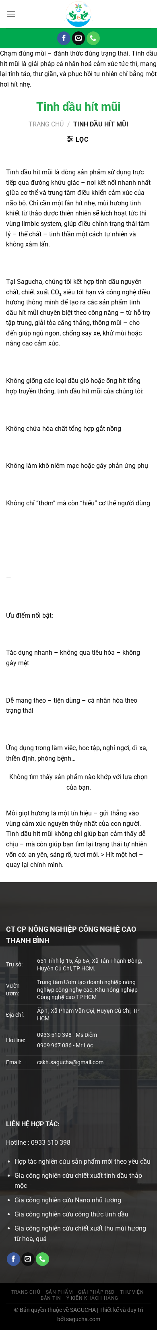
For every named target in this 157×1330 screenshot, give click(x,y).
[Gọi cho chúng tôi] (93, 38)
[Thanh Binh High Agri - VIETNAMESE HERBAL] (79, 14)
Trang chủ (46, 124)
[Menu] (11, 14)
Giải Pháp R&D (96, 1292)
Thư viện (132, 1292)
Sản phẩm (59, 1292)
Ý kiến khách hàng (92, 1298)
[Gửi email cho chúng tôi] (78, 38)
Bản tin (51, 1298)
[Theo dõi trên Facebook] (63, 38)
